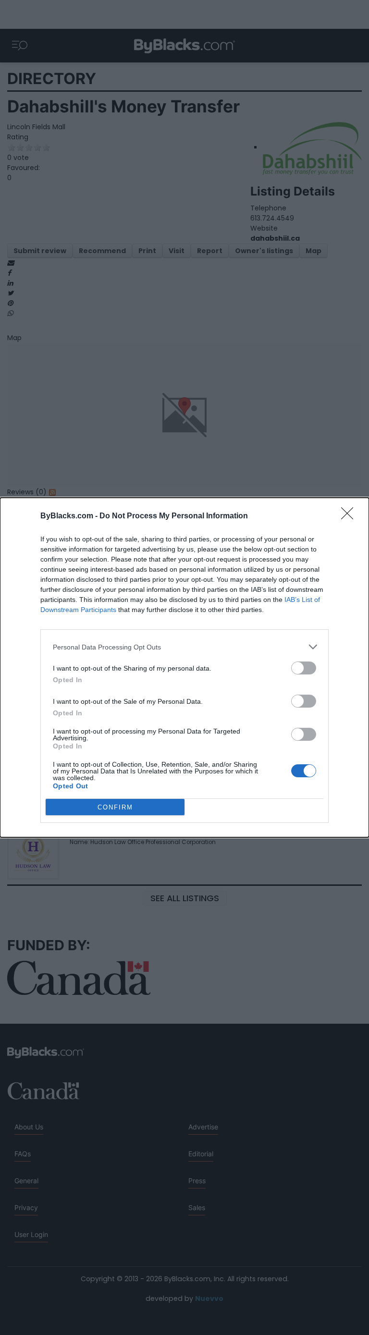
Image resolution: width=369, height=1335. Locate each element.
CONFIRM (115, 807)
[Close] (350, 516)
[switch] (303, 667)
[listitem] (184, 647)
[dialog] (184, 667)
